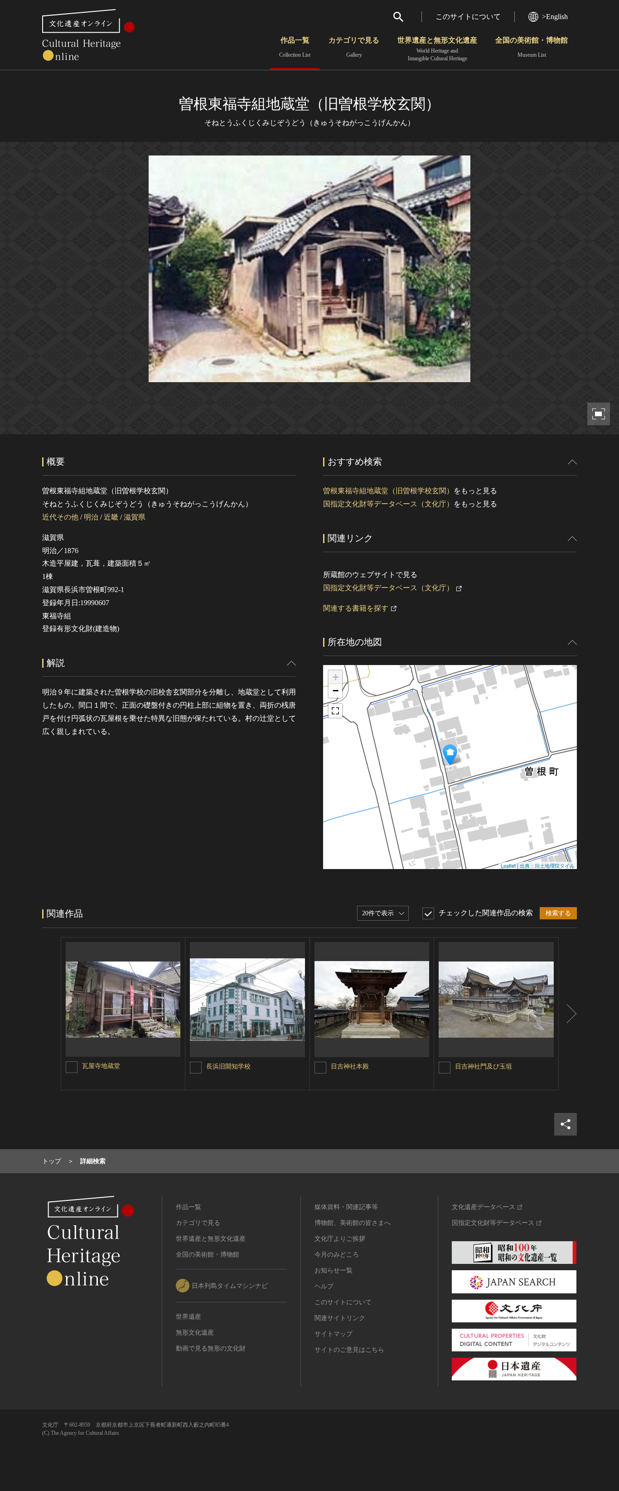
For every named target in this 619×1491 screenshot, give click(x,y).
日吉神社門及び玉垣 (483, 1066)
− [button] (336, 690)
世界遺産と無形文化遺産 (437, 49)
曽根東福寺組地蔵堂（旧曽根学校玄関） (388, 491)
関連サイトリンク (339, 1318)
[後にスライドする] (568, 1013)
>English (555, 16)
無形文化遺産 (195, 1332)
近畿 (111, 517)
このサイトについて (468, 16)
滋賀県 (134, 517)
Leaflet (508, 865)
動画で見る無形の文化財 (211, 1348)
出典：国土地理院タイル (547, 865)
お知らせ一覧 (333, 1270)
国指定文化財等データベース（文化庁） (388, 504)
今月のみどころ (336, 1254)
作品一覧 (294, 47)
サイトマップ (333, 1334)
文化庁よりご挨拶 (339, 1238)
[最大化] (335, 711)
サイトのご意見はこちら (349, 1349)
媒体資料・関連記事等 (346, 1207)
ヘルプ (324, 1286)
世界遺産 (188, 1316)
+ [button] (336, 677)
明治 (91, 517)
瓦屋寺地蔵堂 (101, 1066)
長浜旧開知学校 (228, 1066)
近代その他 (60, 517)
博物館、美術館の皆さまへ (352, 1222)
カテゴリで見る (354, 47)
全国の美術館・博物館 (531, 47)
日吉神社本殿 (350, 1066)
